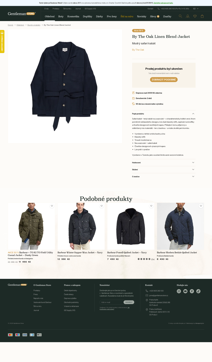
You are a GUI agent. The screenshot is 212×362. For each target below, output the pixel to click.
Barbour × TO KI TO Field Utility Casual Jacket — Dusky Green (30, 254)
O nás (46, 9)
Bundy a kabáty (33, 25)
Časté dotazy (68, 294)
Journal (78, 9)
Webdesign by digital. (195, 323)
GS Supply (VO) (90, 9)
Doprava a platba (70, 298)
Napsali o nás (38, 298)
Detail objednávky (70, 290)
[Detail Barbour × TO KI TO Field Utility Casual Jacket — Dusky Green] (31, 226)
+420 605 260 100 (156, 291)
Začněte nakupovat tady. (163, 3)
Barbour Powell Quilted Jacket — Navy (127, 252)
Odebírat (128, 302)
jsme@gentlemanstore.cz (158, 295)
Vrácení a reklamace (71, 306)
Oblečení (20, 25)
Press (35, 294)
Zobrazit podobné (164, 79)
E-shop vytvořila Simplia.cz (177, 323)
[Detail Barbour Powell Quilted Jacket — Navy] (130, 226)
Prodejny (56, 9)
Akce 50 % (138, 31)
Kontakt (150, 9)
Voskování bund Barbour (42, 302)
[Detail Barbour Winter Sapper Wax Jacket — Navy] (81, 226)
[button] (52, 206)
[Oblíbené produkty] (195, 16)
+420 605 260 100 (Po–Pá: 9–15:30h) (175, 9)
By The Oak (138, 49)
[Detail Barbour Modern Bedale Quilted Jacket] (180, 226)
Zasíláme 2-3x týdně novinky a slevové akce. (115, 308)
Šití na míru (67, 9)
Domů (10, 25)
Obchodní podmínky (71, 302)
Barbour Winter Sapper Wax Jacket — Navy (80, 252)
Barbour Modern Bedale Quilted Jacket (177, 252)
